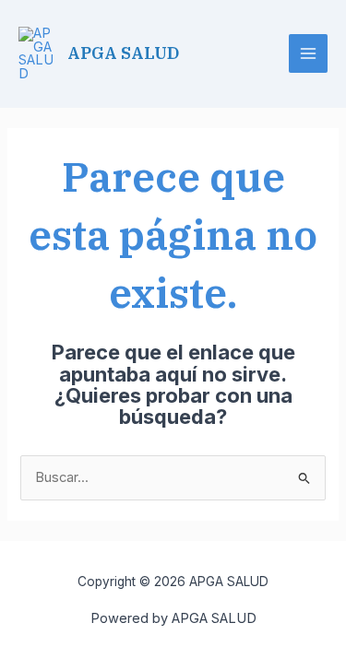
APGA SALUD (123, 52)
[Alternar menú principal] (308, 53)
